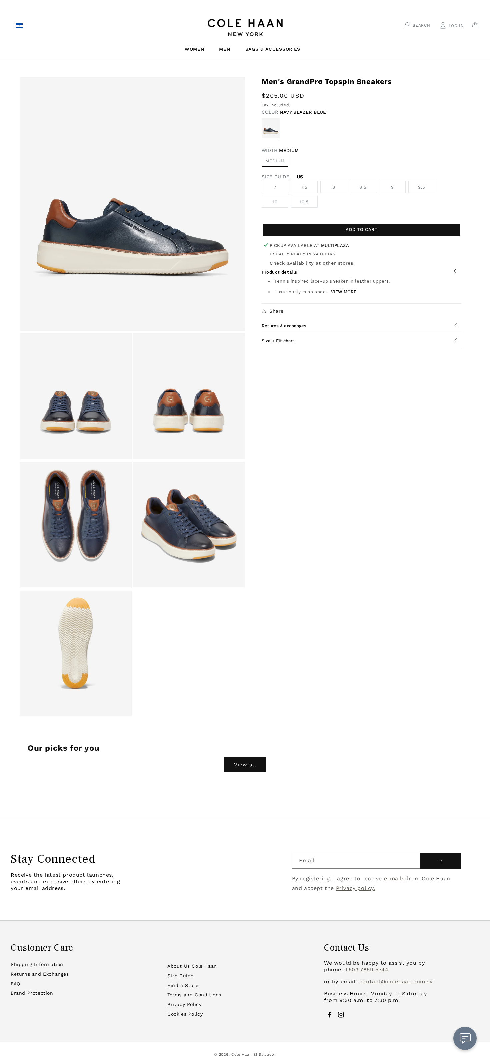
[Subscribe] (440, 861)
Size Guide (180, 975)
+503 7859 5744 (366, 969)
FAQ (15, 983)
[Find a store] (19, 26)
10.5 (304, 201)
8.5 (363, 186)
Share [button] (276, 310)
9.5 (421, 186)
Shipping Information (37, 964)
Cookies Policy (185, 1014)
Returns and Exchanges (40, 974)
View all (245, 765)
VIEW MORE (343, 291)
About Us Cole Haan (192, 966)
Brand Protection (32, 993)
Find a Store (182, 985)
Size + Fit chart (278, 340)
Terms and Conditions (194, 994)
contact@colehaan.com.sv (396, 981)
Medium (275, 160)
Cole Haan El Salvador (253, 1054)
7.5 (304, 186)
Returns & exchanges (284, 325)
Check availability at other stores (311, 263)
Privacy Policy (184, 1004)
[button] (197, 49)
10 (275, 201)
